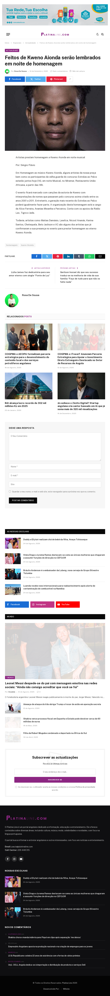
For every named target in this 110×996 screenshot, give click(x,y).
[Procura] (102, 34)
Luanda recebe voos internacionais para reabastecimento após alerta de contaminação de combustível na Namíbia (59, 587)
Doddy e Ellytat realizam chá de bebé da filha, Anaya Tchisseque (55, 539)
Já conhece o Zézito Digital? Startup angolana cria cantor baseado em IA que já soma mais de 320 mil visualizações (81, 406)
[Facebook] (8, 165)
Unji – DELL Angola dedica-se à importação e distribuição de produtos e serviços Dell (47, 965)
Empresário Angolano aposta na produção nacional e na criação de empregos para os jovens (50, 946)
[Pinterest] (8, 187)
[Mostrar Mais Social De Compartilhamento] (70, 79)
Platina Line (67, 983)
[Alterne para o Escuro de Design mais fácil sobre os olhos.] (97, 34)
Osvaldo (11, 692)
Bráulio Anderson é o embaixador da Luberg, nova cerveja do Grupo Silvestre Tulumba (61, 571)
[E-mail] (8, 194)
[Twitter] (8, 172)
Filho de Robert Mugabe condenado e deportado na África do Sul (55, 733)
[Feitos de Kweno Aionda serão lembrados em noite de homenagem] (55, 118)
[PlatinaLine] (55, 34)
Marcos (11, 952)
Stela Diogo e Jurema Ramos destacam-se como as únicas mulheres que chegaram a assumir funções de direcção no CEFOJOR (64, 556)
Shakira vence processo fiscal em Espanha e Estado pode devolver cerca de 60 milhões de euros (61, 720)
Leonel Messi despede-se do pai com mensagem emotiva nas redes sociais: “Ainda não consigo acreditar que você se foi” (51, 685)
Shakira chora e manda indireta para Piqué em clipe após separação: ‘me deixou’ (44, 937)
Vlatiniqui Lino (14, 934)
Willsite (66, 989)
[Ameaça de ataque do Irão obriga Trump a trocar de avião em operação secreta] (13, 708)
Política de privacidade (85, 787)
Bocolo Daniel (14, 961)
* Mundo (10, 677)
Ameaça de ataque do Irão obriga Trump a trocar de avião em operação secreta (62, 704)
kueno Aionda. (27, 245)
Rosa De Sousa (20, 71)
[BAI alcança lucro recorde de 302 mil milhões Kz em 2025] (28, 386)
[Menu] (8, 34)
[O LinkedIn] (8, 179)
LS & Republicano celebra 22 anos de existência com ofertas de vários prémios (44, 956)
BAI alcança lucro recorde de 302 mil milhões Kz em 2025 (25, 405)
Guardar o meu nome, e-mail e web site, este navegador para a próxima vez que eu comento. (54, 491)
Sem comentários (60, 71)
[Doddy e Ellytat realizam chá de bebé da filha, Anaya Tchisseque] (13, 543)
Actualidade (12, 50)
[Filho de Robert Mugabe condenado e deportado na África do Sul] (13, 736)
